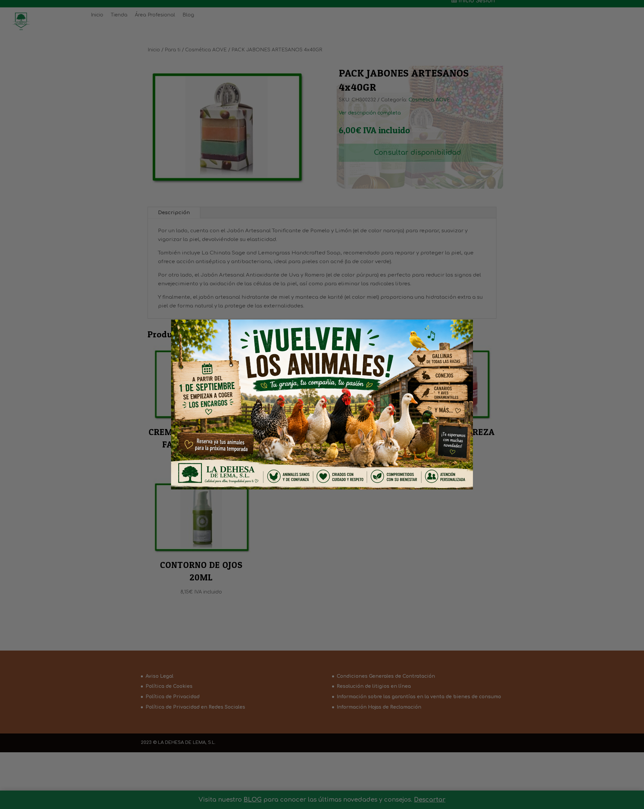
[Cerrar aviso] (456, 334)
